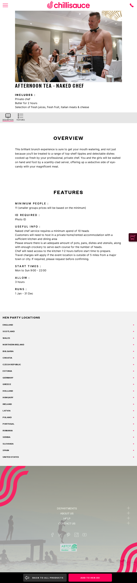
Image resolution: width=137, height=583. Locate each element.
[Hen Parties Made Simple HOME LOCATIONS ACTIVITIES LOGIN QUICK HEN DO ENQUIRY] (5, 5)
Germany (8, 377)
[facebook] (52, 535)
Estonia (7, 371)
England (8, 325)
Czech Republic (12, 364)
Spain (6, 450)
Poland (7, 417)
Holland (8, 391)
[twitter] (60, 535)
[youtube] (85, 535)
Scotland (9, 331)
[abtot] (68, 548)
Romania (8, 430)
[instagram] (77, 535)
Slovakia (8, 443)
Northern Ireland (13, 344)
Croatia (7, 357)
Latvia (7, 410)
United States (11, 457)
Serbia (6, 437)
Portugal (8, 424)
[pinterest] (68, 535)
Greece (7, 384)
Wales (6, 338)
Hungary (8, 397)
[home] (68, 5)
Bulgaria (8, 351)
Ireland (7, 404)
